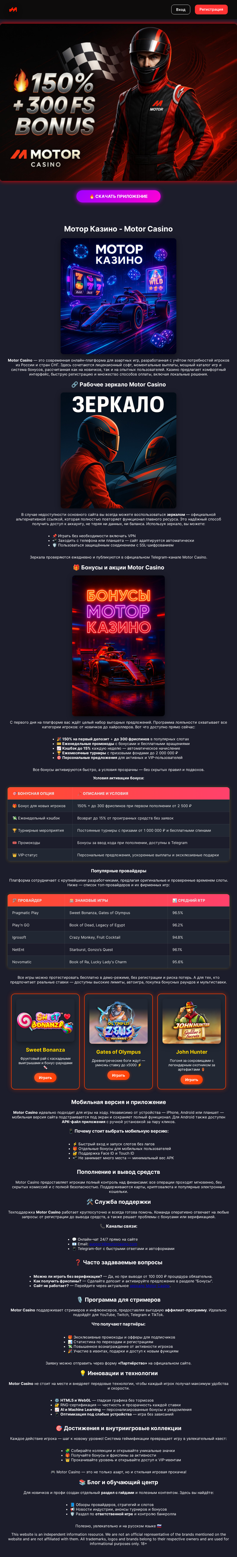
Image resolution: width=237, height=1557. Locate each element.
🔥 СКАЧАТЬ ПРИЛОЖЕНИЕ (118, 196)
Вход (180, 9)
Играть (45, 1077)
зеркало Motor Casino (150, 1285)
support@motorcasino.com (113, 1244)
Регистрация (211, 9)
